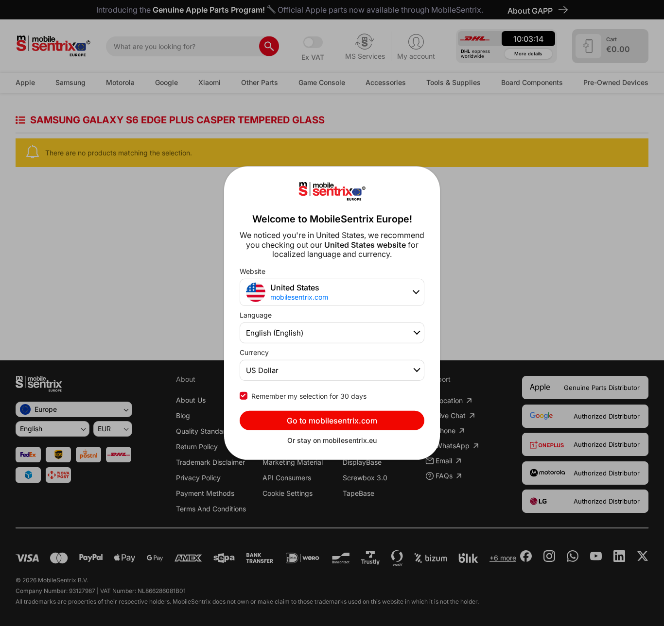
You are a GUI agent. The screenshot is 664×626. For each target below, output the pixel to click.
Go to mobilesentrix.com (332, 420)
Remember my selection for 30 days (309, 396)
